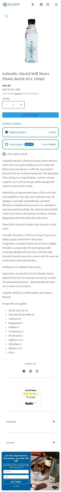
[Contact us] (47, 4)
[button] (41, 4)
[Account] (32, 4)
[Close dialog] (57, 454)
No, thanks (16, 486)
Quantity (6, 98)
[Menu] (56, 4)
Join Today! (16, 481)
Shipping (17, 93)
